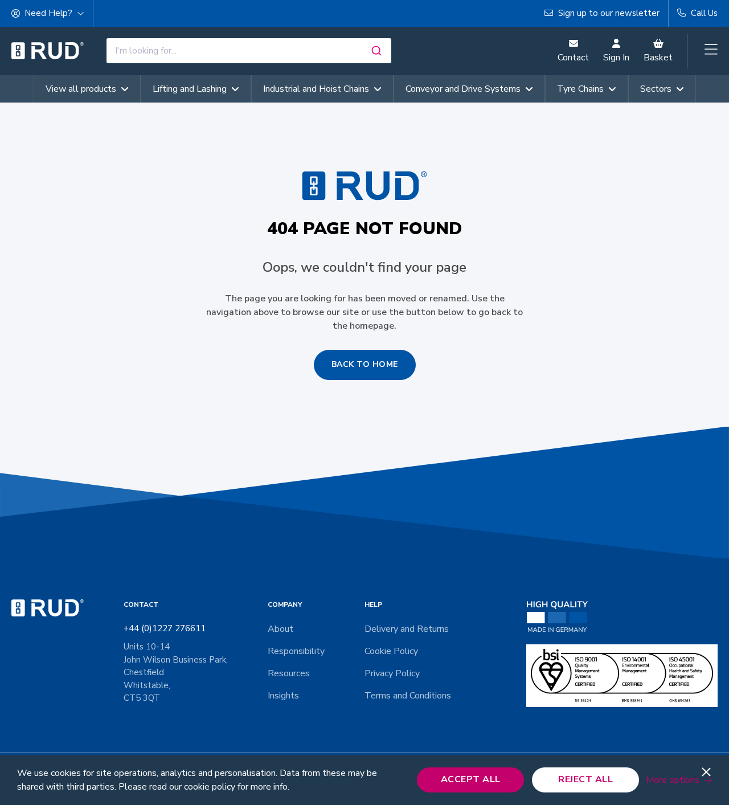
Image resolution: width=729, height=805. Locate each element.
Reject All (585, 779)
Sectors (655, 89)
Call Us (703, 13)
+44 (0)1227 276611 (165, 628)
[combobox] (249, 50)
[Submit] (377, 50)
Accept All (471, 779)
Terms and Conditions (407, 695)
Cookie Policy (391, 651)
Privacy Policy (392, 673)
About (280, 629)
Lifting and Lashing (190, 89)
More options (672, 780)
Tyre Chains (580, 89)
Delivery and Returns (406, 629)
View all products (81, 89)
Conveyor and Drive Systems (463, 89)
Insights (283, 695)
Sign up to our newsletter (608, 13)
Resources (289, 673)
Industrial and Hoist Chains (316, 89)
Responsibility (296, 651)
